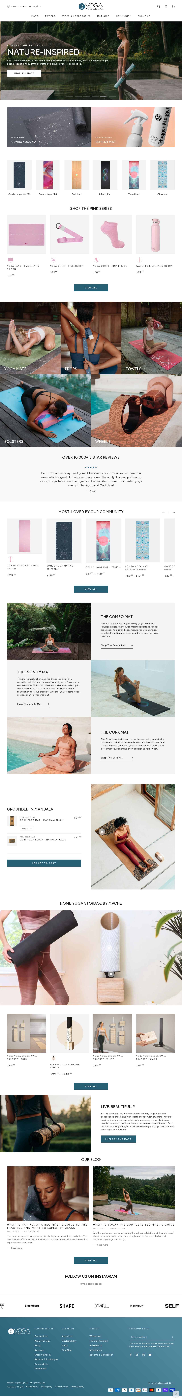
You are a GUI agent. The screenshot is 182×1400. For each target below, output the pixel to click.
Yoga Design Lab (22, 1375)
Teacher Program (98, 1333)
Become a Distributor (101, 1346)
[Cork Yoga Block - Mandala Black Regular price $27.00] (161, 849)
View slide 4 (95, 94)
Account (39, 1342)
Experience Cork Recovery (31, 73)
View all (91, 288)
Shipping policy (77, 1379)
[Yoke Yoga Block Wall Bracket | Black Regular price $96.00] (111, 966)
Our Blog (67, 1342)
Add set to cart (44, 855)
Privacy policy (46, 1379)
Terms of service (61, 1379)
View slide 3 (86, 94)
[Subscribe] (173, 1329)
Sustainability (69, 1333)
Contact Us (41, 1328)
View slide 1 (69, 94)
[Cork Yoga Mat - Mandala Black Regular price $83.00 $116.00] (102, 824)
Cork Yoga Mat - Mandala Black (42, 812)
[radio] (10, 259)
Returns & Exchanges (46, 1351)
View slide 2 (78, 94)
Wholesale (95, 1328)
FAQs (38, 1337)
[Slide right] (172, 504)
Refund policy (32, 1379)
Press (65, 1337)
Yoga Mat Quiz (43, 1333)
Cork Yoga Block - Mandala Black (43, 832)
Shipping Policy (43, 1346)
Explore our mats (118, 1131)
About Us (67, 1328)
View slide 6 (112, 94)
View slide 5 (103, 94)
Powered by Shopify (15, 1379)
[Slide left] (165, 504)
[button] (158, 6)
